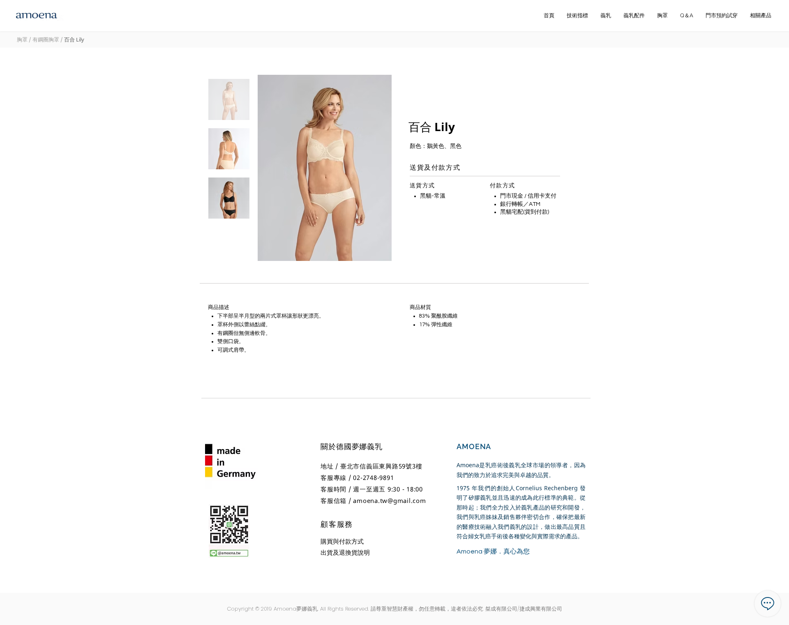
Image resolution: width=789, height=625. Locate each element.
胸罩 (23, 39)
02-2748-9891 (373, 477)
